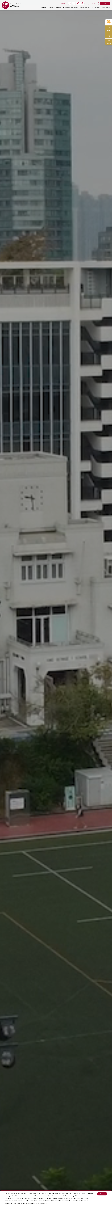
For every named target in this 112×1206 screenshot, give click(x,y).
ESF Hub (93, 3)
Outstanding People (85, 7)
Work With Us (106, 7)
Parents (105, 3)
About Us (43, 7)
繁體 (63, 3)
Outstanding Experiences (70, 7)
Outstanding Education (54, 7)
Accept (102, 1194)
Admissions (97, 7)
